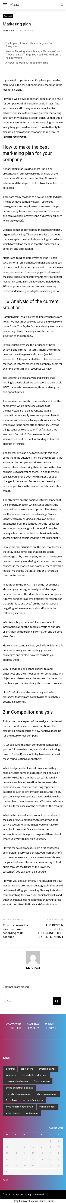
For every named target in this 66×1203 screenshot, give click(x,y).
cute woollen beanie (17, 1081)
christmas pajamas (47, 1093)
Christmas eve (42, 1081)
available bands (47, 1068)
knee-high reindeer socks (19, 1106)
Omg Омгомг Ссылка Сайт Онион (33, 1200)
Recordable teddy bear (34, 1074)
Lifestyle (50, 1028)
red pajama (32, 1112)
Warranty (11, 1074)
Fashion (50, 1024)
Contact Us (13, 1024)
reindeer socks (47, 1106)
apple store (27, 1068)
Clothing (15, 1028)
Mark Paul (8, 30)
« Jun (5, 1179)
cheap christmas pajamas (19, 1087)
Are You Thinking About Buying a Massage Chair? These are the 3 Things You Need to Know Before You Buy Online (33, 54)
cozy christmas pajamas (18, 1093)
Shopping (33, 1024)
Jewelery (33, 1028)
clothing (10, 1068)
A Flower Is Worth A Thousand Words (26, 62)
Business (8, 16)
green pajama (13, 1112)
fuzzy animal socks (33, 1100)
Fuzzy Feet (11, 1100)
